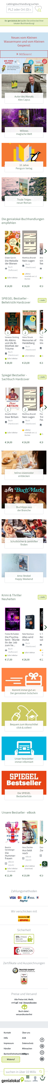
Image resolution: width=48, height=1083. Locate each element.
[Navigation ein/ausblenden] (35, 1079)
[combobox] (21, 1072)
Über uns (26, 1032)
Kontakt (7, 1032)
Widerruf (11, 1059)
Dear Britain (11, 417)
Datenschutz (27, 1043)
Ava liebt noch (27, 852)
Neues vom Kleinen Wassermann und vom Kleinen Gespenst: (24, 41)
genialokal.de (14, 20)
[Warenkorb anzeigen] (42, 1080)
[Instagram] (42, 1053)
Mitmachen (27, 1048)
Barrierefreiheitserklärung (12, 1053)
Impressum (9, 1043)
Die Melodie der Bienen (11, 262)
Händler (7, 1048)
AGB (24, 1038)
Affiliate (25, 1053)
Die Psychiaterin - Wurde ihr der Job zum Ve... (12, 641)
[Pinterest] (42, 1046)
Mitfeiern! (25, 54)
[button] (27, 1079)
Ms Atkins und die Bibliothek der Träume (12, 344)
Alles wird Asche (27, 638)
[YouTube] (42, 1059)
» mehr (42, 300)
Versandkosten (30, 1002)
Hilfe (6, 1038)
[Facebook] (42, 1040)
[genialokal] (13, 1080)
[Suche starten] (40, 1072)
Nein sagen (28, 260)
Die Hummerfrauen (10, 855)
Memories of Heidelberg (29, 341)
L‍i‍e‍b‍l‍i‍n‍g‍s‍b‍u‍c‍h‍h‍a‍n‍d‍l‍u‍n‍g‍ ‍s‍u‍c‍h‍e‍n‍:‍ (22, 4)
